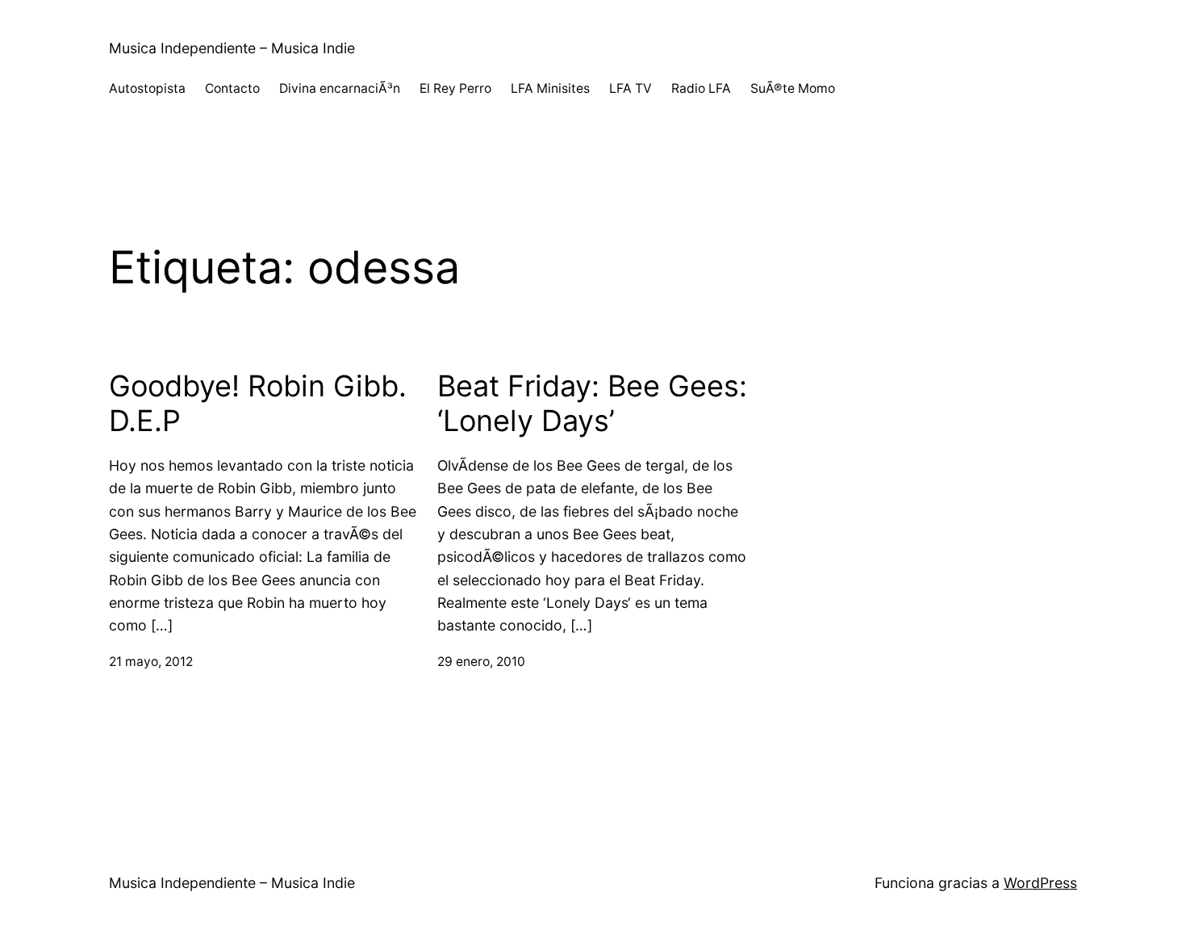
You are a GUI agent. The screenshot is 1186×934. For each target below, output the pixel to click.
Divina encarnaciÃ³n (339, 88)
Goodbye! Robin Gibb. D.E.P (258, 403)
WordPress (1040, 882)
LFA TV (630, 88)
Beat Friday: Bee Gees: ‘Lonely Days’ (592, 403)
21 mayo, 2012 (151, 661)
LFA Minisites (550, 88)
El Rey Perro (455, 88)
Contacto (232, 88)
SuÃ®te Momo (792, 88)
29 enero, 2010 (481, 661)
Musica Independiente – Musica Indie (232, 48)
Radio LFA (701, 88)
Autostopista (147, 88)
